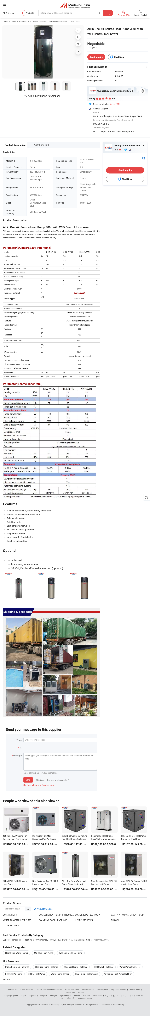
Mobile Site (70, 992)
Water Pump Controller (130, 967)
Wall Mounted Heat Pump (70, 953)
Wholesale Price (88, 989)
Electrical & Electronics (20, 21)
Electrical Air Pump (13, 974)
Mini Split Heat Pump (43, 953)
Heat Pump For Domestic (86, 974)
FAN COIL (115, 920)
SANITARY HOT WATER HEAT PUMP (127, 914)
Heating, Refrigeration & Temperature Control (49, 21)
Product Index (134, 989)
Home (5, 21)
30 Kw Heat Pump (36, 974)
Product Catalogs (44, 908)
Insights (81, 992)
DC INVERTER (9, 914)
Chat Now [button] (119, 57)
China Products (27, 989)
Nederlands (97, 995)
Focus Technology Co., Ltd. (56, 1004)
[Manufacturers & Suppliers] (75, 5)
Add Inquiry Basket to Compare (44, 95)
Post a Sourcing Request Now (38, 785)
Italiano (77, 995)
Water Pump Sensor (60, 974)
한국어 (115, 995)
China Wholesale (72, 989)
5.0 (117, 149)
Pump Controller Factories (17, 967)
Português (43, 995)
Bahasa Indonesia (85, 998)
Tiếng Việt (70, 998)
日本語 (124, 995)
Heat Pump (75, 21)
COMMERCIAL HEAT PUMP (87, 914)
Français (53, 995)
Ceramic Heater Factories (75, 967)
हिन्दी (131, 995)
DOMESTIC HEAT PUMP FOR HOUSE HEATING (60, 914)
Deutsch (86, 995)
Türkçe (60, 998)
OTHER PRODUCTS (11, 925)
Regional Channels (118, 989)
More (5, 979)
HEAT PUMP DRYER (84, 920)
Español (32, 995)
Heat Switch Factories (103, 967)
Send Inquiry (96, 57)
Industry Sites (102, 989)
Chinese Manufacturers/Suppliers (49, 989)
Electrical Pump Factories (46, 967)
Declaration (105, 1004)
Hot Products (12, 989)
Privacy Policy (118, 1004)
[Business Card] (143, 157)
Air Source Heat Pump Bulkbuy (118, 974)
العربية (107, 995)
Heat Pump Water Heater (16, 953)
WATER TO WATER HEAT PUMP (17, 920)
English (23, 995)
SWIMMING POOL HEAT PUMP (53, 920)
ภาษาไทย (139, 995)
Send (28, 779)
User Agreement (91, 1004)
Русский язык (65, 995)
